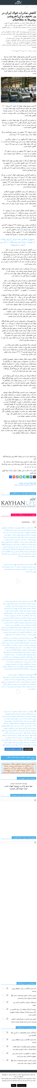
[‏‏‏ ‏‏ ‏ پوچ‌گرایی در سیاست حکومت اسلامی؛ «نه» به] (18, 728)
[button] (34, 2)
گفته (28, 380)
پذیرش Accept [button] (21, 1085)
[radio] (35, 467)
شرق (7, 323)
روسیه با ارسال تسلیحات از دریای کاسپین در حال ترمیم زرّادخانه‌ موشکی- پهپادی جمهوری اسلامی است (23, 1012)
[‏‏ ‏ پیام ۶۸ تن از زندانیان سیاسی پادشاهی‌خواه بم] (18, 618)
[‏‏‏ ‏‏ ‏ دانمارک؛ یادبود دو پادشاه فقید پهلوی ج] (18, 581)
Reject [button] (13, 1085)
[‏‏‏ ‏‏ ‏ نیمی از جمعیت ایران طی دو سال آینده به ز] (18, 655)
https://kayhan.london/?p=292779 (25, 485)
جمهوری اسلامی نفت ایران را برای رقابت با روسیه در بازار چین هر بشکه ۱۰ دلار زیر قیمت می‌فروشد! (17, 242)
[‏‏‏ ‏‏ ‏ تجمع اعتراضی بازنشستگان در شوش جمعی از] (18, 691)
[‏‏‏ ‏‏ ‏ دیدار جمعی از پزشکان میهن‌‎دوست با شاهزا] (18, 544)
